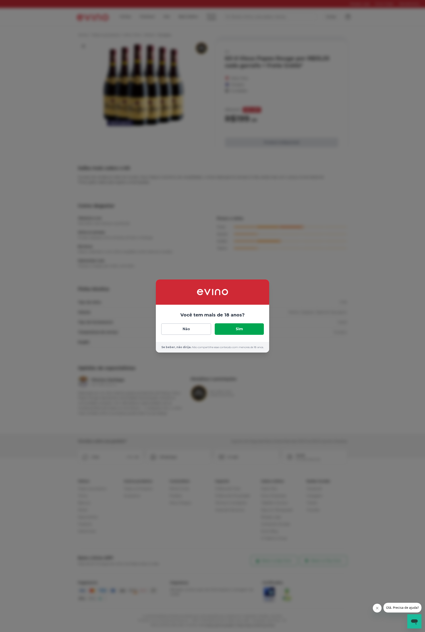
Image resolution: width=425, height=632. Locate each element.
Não (186, 329)
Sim (239, 329)
